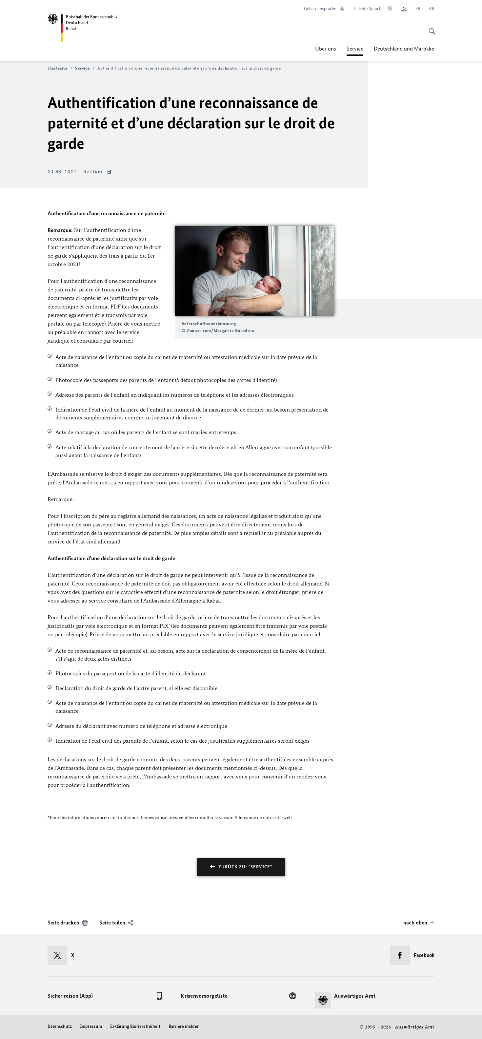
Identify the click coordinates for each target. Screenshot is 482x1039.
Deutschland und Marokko (404, 48)
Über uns (325, 48)
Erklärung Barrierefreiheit (135, 1026)
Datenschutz (60, 1026)
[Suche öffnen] (430, 27)
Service (355, 50)
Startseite (57, 68)
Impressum (91, 1026)
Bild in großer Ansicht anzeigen (254, 270)
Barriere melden (184, 1026)
